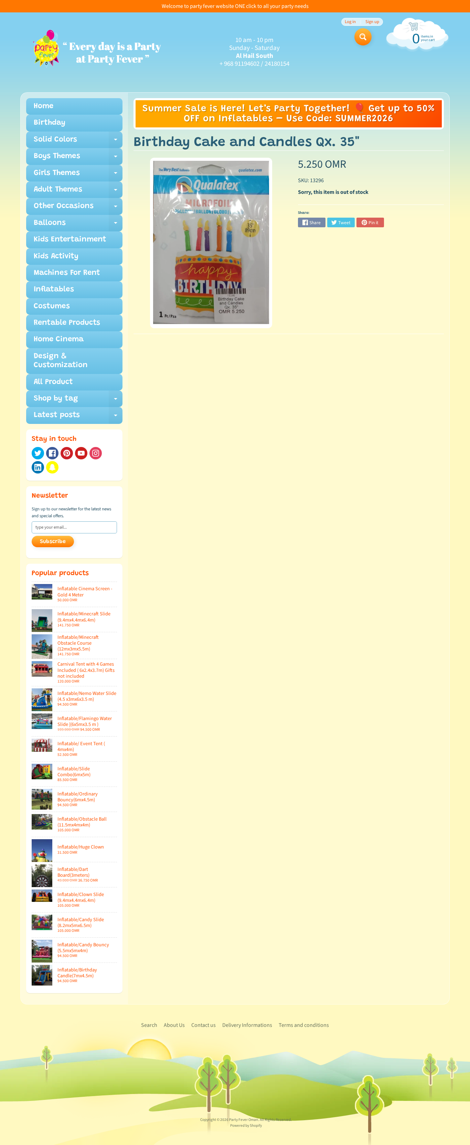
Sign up (372, 22)
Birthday (49, 123)
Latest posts (78, 418)
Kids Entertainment (70, 239)
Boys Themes (78, 159)
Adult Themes (78, 192)
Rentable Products (67, 323)
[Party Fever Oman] (96, 52)
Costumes (52, 306)
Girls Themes (78, 175)
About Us (174, 1025)
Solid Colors (78, 142)
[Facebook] (52, 453)
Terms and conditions (304, 1025)
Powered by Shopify (246, 1125)
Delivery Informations (247, 1025)
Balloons (78, 225)
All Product (53, 382)
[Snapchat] (52, 467)
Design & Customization (61, 361)
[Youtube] (81, 453)
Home (43, 106)
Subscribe (53, 541)
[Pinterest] (67, 453)
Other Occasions (78, 208)
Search (149, 1025)
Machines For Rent (67, 273)
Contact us (203, 1025)
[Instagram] (95, 453)
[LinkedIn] (38, 467)
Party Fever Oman (243, 1119)
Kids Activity (56, 256)
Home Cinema (59, 339)
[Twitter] (38, 453)
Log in (350, 22)
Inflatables (54, 289)
